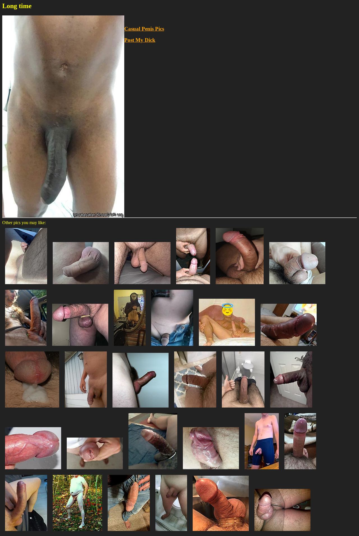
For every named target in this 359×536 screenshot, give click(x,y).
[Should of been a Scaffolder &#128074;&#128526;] (25, 347)
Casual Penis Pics (144, 29)
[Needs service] (291, 408)
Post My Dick (139, 40)
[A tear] (300, 470)
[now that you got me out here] (86, 408)
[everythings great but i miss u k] (243, 408)
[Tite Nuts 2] (80, 347)
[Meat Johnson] (282, 532)
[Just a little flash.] (172, 347)
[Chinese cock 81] (297, 285)
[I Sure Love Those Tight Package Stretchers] (221, 532)
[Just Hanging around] (142, 285)
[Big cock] (26, 532)
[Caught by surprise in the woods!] (77, 532)
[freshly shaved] (171, 532)
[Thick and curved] (239, 285)
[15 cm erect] (140, 408)
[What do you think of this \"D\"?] (153, 470)
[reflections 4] (193, 285)
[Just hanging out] (129, 532)
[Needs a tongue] (95, 470)
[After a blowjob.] (288, 347)
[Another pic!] (195, 408)
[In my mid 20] (227, 347)
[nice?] (81, 285)
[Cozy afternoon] (26, 285)
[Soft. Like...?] (129, 347)
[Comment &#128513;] (211, 470)
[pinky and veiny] (33, 470)
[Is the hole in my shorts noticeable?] (262, 470)
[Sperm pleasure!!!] (32, 408)
